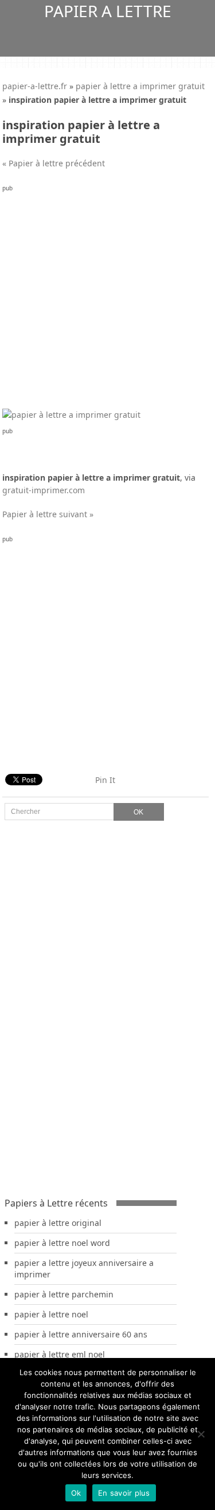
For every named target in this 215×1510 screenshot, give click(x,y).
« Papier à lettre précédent (53, 163)
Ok (76, 1492)
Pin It (105, 779)
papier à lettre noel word (62, 1242)
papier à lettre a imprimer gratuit (140, 86)
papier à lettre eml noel (59, 1354)
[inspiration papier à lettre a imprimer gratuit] (71, 414)
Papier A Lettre (107, 11)
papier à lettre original (57, 1222)
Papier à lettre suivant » (47, 514)
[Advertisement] (107, 301)
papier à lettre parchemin (64, 1294)
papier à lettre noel (51, 1314)
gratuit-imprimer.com (43, 490)
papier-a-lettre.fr (34, 86)
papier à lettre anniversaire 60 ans (80, 1334)
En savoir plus (124, 1492)
